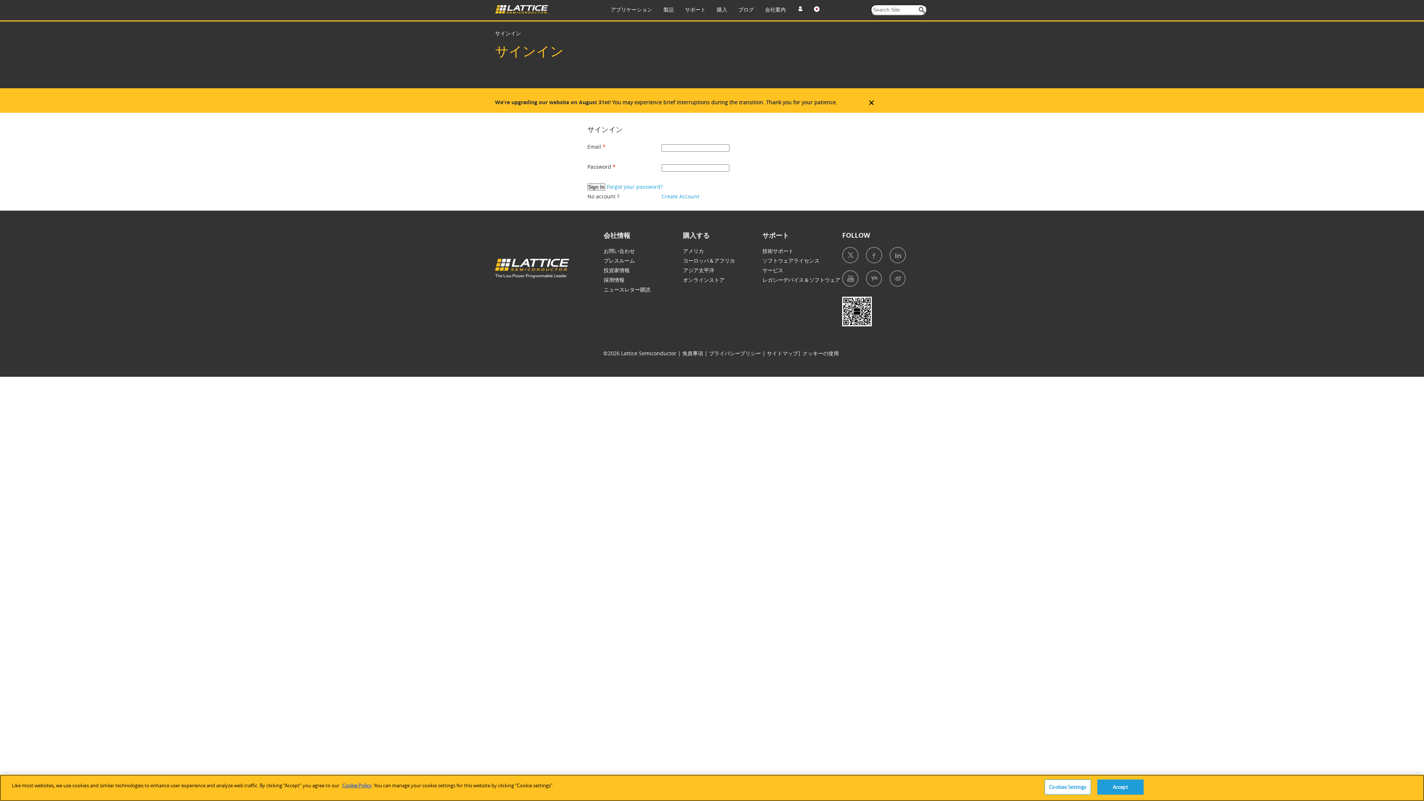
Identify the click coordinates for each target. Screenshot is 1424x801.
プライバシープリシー (735, 353)
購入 (722, 9)
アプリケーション (631, 9)
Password (600, 166)
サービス (772, 270)
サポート (695, 9)
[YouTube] (850, 278)
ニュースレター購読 (627, 289)
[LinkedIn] (898, 255)
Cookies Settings (1067, 787)
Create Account (680, 196)
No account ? (603, 196)
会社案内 (775, 9)
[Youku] (874, 278)
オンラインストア (704, 279)
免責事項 (692, 353)
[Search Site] (922, 10)
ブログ (746, 9)
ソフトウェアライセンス (791, 260)
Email (595, 146)
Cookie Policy (357, 785)
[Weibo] (898, 278)
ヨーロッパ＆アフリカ (709, 260)
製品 (668, 9)
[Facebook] (874, 255)
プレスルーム (619, 260)
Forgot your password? (635, 186)
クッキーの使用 (820, 353)
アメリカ (693, 250)
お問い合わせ (619, 250)
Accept (1120, 787)
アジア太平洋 (698, 270)
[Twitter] (850, 255)
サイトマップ (782, 353)
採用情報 (614, 279)
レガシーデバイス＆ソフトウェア (801, 279)
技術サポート (778, 250)
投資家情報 (617, 270)
